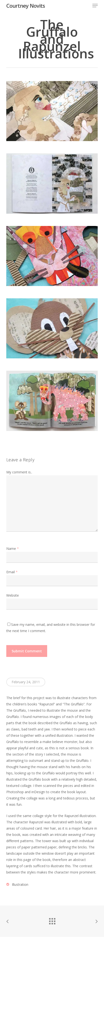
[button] (95, 5)
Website (12, 595)
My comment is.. (19, 472)
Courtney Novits (25, 5)
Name (12, 548)
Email (12, 572)
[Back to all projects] (52, 920)
